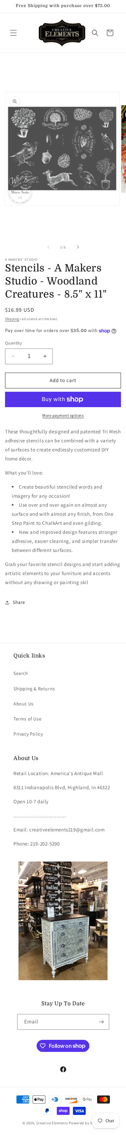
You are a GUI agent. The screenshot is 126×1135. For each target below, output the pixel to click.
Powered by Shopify (86, 1123)
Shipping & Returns (34, 689)
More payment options (63, 415)
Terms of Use (27, 719)
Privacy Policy (28, 734)
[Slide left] (48, 247)
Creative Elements (52, 1123)
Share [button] (19, 602)
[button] (13, 32)
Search (20, 673)
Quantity (13, 343)
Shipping (12, 319)
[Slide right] (78, 247)
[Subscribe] (101, 1022)
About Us (23, 704)
